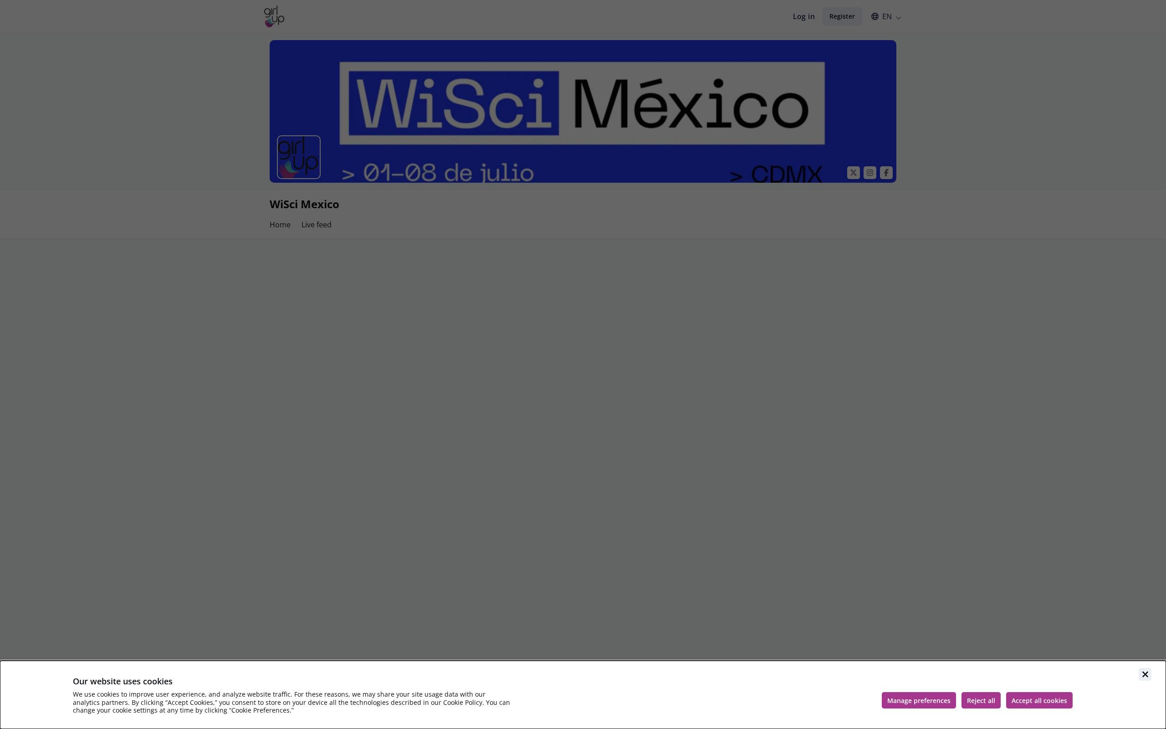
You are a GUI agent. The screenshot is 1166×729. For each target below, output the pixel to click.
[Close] (1145, 674)
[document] (583, 695)
